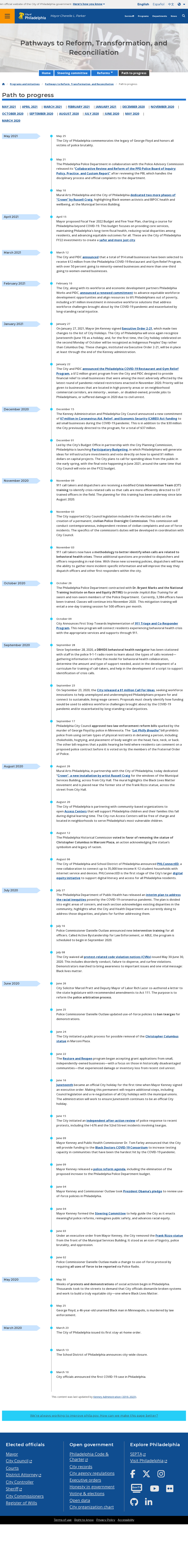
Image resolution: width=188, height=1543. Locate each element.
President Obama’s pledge (142, 1191)
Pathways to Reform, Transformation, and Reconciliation (79, 84)
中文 (171, 4)
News (174, 16)
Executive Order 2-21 (137, 328)
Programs (143, 16)
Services (129, 16)
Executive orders (85, 1480)
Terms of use (63, 1520)
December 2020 (133, 107)
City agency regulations (92, 1473)
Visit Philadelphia (147, 1460)
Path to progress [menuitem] (134, 73)
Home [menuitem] (46, 73)
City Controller (20, 1482)
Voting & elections (87, 1493)
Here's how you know (87, 4)
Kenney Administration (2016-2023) (114, 1397)
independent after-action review (110, 1121)
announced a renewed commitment (106, 293)
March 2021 (53, 107)
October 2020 (12, 114)
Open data (80, 1500)
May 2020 (132, 114)
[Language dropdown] (182, 4)
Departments (159, 16)
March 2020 (11, 121)
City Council (17, 1461)
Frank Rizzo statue (169, 1236)
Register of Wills (21, 1503)
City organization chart (92, 1507)
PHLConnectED (168, 864)
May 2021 (9, 107)
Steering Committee (110, 1213)
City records (81, 1466)
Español (158, 4)
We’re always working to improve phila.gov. (94, 1415)
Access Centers (75, 811)
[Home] (3, 84)
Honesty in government (92, 1487)
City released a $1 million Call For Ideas (126, 690)
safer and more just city (117, 240)
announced (90, 257)
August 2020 (69, 114)
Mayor (12, 1454)
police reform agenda (109, 1169)
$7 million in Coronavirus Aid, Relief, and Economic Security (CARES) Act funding (118, 419)
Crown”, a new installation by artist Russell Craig (94, 776)
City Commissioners (25, 1496)
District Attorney (22, 1474)
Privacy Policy (105, 1520)
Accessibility (126, 1520)
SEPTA (136, 1454)
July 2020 (92, 114)
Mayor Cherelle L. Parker (67, 16)
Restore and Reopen (77, 1058)
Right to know (84, 1520)
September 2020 (41, 114)
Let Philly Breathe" (146, 730)
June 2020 (112, 114)
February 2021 (79, 107)
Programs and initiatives (25, 84)
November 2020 (162, 107)
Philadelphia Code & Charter (89, 1456)
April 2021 (30, 107)
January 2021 (106, 107)
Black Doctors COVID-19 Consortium (121, 1147)
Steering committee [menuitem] (72, 73)
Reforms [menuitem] (103, 73)
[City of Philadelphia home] (34, 16)
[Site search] (183, 15)
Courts (12, 1468)
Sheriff (12, 1489)
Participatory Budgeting (110, 450)
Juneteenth (64, 1085)
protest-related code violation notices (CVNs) (117, 957)
